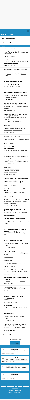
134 (18, 138)
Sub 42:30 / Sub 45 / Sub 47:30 (12, 136)
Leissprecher (6, 185)
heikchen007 (6, 247)
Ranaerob (8, 271)
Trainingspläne (23, 150)
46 (12, 180)
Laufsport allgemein (24, 263)
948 (10, 51)
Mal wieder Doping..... (10, 313)
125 (10, 221)
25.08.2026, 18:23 (10, 353)
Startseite (3, 386)
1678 (20, 73)
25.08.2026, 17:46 (10, 378)
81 (7, 243)
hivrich (7, 150)
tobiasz (5, 152)
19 (12, 128)
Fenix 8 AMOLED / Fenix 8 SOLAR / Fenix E (15, 92)
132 (13, 138)
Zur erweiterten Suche (8, 38)
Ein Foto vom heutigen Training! (13, 240)
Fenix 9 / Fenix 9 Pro (9, 60)
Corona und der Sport (11, 49)
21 (16, 128)
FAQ (16, 386)
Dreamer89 (9, 192)
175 (18, 170)
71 (7, 316)
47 (14, 180)
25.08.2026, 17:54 (10, 361)
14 (12, 95)
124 (8, 221)
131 (10, 138)
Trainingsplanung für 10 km (10, 172)
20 (14, 128)
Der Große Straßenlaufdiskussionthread (15, 218)
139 (10, 84)
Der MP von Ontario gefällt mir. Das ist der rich (16, 376)
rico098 (5, 293)
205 (13, 160)
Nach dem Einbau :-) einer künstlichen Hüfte (16, 178)
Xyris (5, 196)
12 (7, 95)
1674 (8, 73)
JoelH (7, 263)
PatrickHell (8, 232)
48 (16, 180)
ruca (5, 99)
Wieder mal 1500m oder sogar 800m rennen (16, 270)
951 (18, 51)
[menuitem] (23, 31)
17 (7, 128)
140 (13, 84)
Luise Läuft (7, 125)
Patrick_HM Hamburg (11, 117)
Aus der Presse (8, 260)
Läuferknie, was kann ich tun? (13, 287)
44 (7, 180)
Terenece (8, 327)
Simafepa (6, 215)
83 (12, 243)
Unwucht (6, 174)
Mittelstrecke (24, 161)
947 (8, 51)
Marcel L (8, 281)
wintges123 (8, 212)
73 (12, 316)
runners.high (6, 205)
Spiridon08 (8, 201)
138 (8, 84)
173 (13, 170)
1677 (17, 73)
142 (18, 84)
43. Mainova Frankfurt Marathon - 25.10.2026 (16, 200)
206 (15, 160)
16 (16, 95)
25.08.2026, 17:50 (10, 370)
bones (5, 89)
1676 (14, 73)
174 (15, 170)
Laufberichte (7, 299)
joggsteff (8, 288)
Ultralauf (24, 307)
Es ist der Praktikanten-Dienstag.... (13, 81)
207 (18, 160)
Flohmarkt (6, 119)
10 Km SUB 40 (7, 167)
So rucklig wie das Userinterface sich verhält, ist (16, 367)
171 (8, 170)
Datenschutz (15, 388)
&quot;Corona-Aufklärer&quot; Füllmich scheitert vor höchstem (17, 351)
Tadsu (7, 106)
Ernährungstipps (8, 305)
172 (10, 170)
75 (16, 316)
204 (10, 160)
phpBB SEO (18, 395)
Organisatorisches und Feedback (12, 86)
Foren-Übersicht (10, 386)
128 (18, 221)
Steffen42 (6, 56)
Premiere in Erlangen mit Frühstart (13, 296)
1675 (11, 73)
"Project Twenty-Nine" (10, 251)
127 (15, 221)
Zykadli (5, 163)
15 (14, 95)
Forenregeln (26, 386)
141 (15, 84)
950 (15, 51)
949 (13, 51)
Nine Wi (5, 283)
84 (14, 243)
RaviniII (5, 132)
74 (14, 316)
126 (13, 221)
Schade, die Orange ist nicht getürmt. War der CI (16, 359)
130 (8, 138)
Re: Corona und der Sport (12, 349)
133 (15, 138)
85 (16, 243)
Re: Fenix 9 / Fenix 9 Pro (11, 366)
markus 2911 (9, 307)
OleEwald (6, 110)
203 (8, 160)
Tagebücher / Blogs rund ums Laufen (13, 130)
